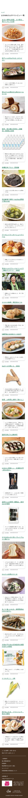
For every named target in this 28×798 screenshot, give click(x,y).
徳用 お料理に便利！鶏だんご (13, 399)
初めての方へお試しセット (8, 753)
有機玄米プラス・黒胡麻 (10, 167)
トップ (2, 12)
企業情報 (4, 776)
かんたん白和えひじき (10, 574)
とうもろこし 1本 (8, 678)
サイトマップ (5, 768)
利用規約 (4, 763)
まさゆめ (7, 53)
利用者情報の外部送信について (9, 770)
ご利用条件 (4, 758)
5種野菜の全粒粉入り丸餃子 (11, 334)
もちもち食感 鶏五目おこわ (12, 302)
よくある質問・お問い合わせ (9, 750)
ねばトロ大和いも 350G (11, 366)
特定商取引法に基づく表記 (8, 765)
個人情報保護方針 (6, 761)
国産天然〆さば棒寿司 (10, 435)
